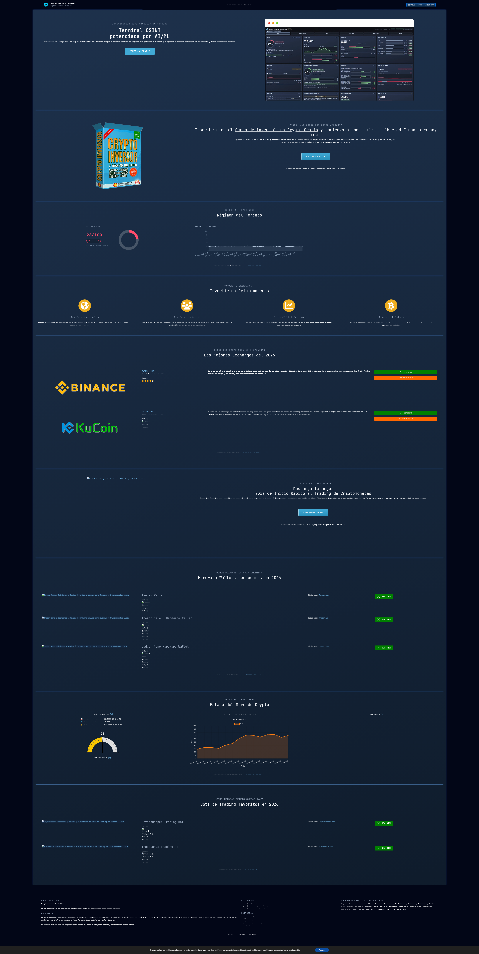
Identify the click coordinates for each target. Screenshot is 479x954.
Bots (240, 5)
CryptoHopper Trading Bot (162, 822)
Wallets (247, 5)
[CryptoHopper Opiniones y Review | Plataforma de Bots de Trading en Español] (90, 821)
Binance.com (148, 371)
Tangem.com (324, 595)
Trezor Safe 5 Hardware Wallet (167, 618)
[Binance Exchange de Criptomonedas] (90, 388)
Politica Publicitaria (253, 923)
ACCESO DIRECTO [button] (406, 378)
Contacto (247, 926)
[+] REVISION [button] (406, 372)
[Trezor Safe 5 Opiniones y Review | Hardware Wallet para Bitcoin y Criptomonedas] (90, 618)
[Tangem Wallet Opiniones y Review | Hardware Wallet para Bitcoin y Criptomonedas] (90, 595)
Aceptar (322, 950)
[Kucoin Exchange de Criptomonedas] (90, 429)
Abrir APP (429, 5)
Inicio (230, 934)
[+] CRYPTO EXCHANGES (251, 452)
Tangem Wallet (153, 595)
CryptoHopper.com (327, 822)
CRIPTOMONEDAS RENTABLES (62, 3)
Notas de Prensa (250, 921)
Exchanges (232, 5)
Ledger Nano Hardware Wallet (165, 646)
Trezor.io (323, 618)
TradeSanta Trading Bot (161, 847)
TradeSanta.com (326, 846)
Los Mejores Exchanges (253, 904)
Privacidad (241, 934)
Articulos (247, 919)
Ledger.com (324, 646)
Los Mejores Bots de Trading (256, 906)
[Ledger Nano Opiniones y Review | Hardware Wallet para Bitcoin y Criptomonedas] (90, 646)
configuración (294, 950)
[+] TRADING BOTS (251, 869)
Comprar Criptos (415, 5)
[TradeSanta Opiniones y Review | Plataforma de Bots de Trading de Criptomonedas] (90, 846)
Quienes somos (249, 916)
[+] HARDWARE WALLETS (251, 675)
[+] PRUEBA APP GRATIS (254, 265)
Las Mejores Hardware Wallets (257, 908)
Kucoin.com (147, 411)
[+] (111, 714)
